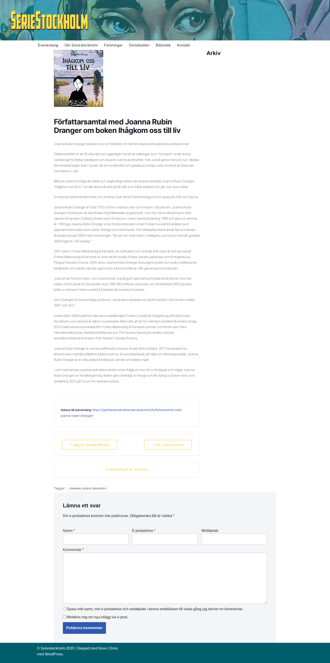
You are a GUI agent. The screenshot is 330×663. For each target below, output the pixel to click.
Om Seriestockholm (81, 45)
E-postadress (143, 531)
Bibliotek (163, 45)
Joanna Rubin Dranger (87, 488)
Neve (102, 648)
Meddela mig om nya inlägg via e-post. (97, 617)
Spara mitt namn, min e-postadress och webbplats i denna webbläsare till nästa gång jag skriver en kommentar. (155, 609)
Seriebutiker (139, 45)
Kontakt (183, 45)
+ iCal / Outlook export (168, 444)
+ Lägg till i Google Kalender (89, 444)
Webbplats (209, 531)
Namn (69, 531)
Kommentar (73, 550)
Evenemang (48, 45)
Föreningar (113, 45)
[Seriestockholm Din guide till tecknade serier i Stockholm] (49, 20)
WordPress (54, 654)
